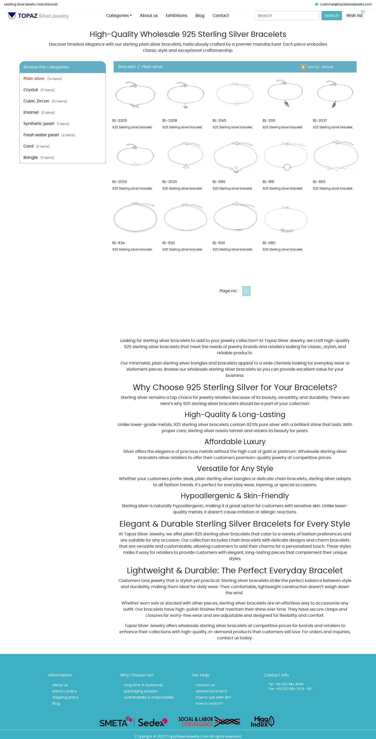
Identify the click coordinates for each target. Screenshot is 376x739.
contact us (205, 685)
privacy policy (64, 691)
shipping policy (65, 697)
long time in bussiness (143, 685)
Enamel (39, 112)
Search (332, 16)
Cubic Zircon (45, 101)
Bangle (39, 157)
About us (149, 16)
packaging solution (141, 691)
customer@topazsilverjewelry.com (346, 4)
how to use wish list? (213, 697)
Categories (117, 16)
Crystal (39, 90)
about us (60, 685)
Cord (37, 146)
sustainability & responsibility (149, 697)
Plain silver (43, 79)
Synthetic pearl (46, 124)
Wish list (355, 14)
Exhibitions (176, 16)
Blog (199, 16)
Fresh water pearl (49, 135)
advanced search (211, 691)
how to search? (209, 703)
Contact (221, 16)
